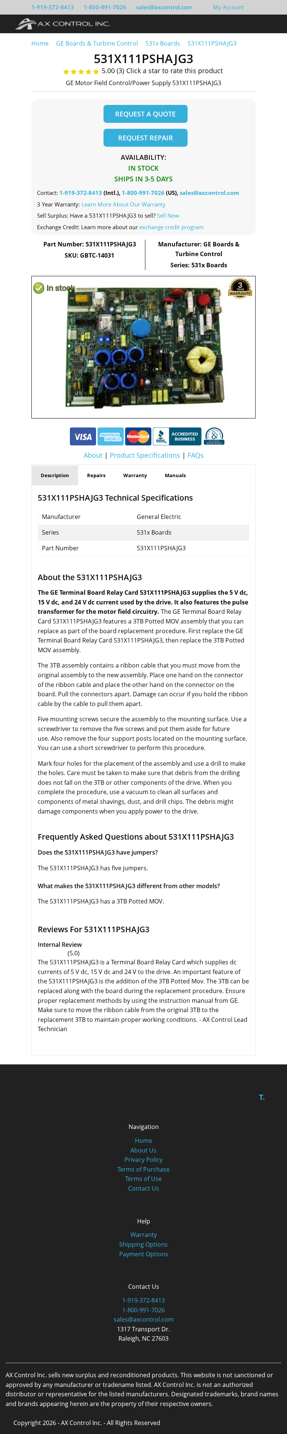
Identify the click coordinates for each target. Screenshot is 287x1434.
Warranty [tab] (135, 475)
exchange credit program (171, 227)
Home (40, 43)
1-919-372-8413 (52, 7)
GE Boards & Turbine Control (97, 43)
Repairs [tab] (96, 475)
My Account (228, 7)
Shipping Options (143, 1244)
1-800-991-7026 (105, 7)
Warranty (143, 1235)
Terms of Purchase (143, 1169)
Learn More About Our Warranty (123, 204)
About (93, 455)
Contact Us (143, 1188)
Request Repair (145, 137)
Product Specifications (145, 455)
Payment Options (143, 1254)
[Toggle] (272, 23)
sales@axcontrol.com (164, 7)
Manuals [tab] (175, 475)
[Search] (258, 23)
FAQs (196, 455)
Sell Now (168, 215)
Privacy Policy (143, 1159)
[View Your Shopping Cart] (249, 7)
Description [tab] (55, 475)
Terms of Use (143, 1179)
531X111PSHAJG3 (212, 43)
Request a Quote (145, 113)
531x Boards (162, 43)
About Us (143, 1150)
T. (262, 1097)
